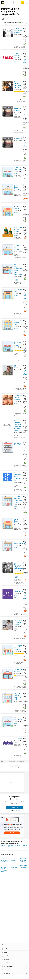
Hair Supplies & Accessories (23, 857)
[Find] (22, 2)
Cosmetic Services (3, 868)
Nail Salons (23, 867)
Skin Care (13, 860)
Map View (6, 18)
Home (2, 761)
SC (6, 761)
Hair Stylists (14, 867)
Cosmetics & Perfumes (4, 857)
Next (18, 768)
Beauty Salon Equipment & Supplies (4, 861)
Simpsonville (12, 761)
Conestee (17, 845)
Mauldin (3, 845)
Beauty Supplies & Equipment (21, 34)
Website (16, 36)
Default (24, 19)
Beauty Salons (14, 857)
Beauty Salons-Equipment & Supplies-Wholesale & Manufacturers (24, 863)
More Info (17, 280)
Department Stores (4, 871)
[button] (27, 3)
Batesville (25, 845)
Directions (17, 279)
